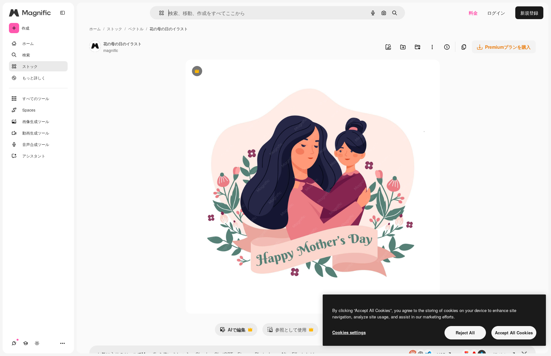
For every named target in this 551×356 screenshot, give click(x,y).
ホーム (95, 28)
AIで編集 (233, 331)
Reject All (465, 333)
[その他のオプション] (432, 46)
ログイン (496, 13)
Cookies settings (349, 332)
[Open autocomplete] (159, 13)
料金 (473, 13)
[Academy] (25, 343)
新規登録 (529, 13)
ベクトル (135, 28)
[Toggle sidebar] (62, 13)
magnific (110, 50)
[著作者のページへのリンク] (95, 46)
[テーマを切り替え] (37, 343)
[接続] (14, 343)
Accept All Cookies (514, 333)
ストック (114, 28)
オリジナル (229, 72)
